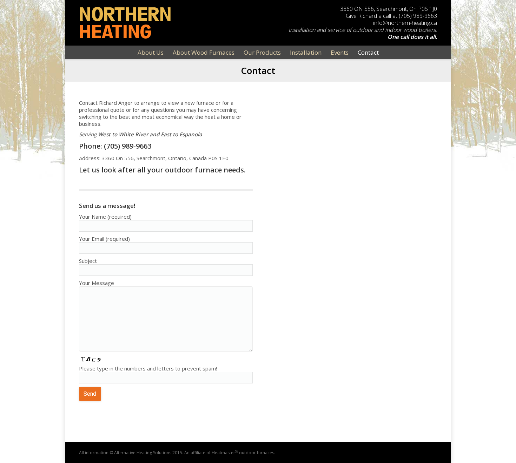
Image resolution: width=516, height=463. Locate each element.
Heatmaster (225, 453)
